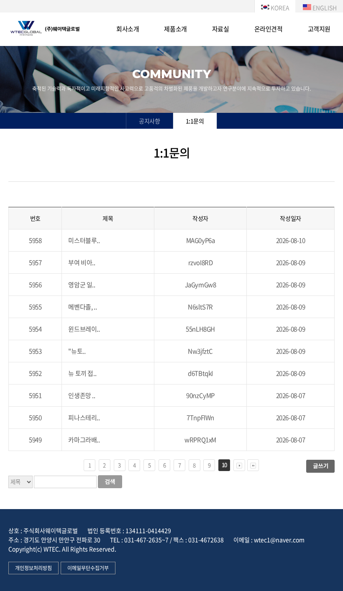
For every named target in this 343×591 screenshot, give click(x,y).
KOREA (279, 7)
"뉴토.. (76, 351)
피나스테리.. (84, 417)
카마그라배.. (84, 439)
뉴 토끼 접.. (82, 373)
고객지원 (319, 29)
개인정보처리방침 (33, 568)
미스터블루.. (84, 240)
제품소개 (175, 29)
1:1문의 (195, 121)
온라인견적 (268, 29)
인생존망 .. (81, 395)
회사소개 (127, 29)
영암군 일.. (81, 284)
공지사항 (149, 121)
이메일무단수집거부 (88, 568)
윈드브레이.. (84, 329)
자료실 (220, 29)
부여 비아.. (81, 262)
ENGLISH (324, 7)
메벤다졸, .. (82, 306)
